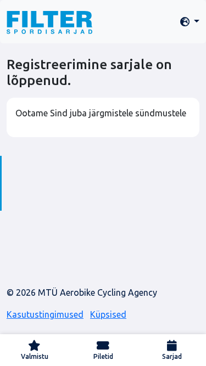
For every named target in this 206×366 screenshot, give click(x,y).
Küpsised (108, 314)
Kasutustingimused (45, 314)
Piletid (103, 356)
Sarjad (172, 356)
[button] (189, 21)
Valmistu (34, 356)
